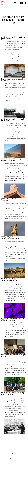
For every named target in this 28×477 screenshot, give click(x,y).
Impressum (6, 458)
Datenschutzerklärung (14, 458)
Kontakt (22, 458)
